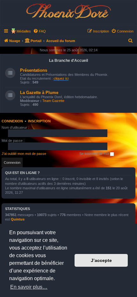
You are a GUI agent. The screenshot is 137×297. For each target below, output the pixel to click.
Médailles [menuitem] (24, 31)
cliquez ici (61, 78)
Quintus (18, 219)
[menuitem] (39, 31)
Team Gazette (53, 101)
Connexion (12, 121)
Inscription (39, 121)
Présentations (33, 70)
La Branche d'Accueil (68, 60)
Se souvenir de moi (94, 154)
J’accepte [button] (101, 260)
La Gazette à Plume (39, 92)
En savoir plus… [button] (28, 287)
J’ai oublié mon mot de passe (24, 154)
